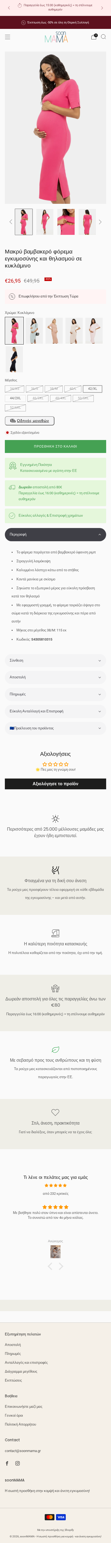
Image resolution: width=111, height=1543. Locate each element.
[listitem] (55, 8)
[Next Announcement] (102, 8)
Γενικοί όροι (14, 1415)
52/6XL (15, 408)
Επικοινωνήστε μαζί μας (23, 1407)
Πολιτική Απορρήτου (20, 1424)
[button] (55, 534)
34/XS (14, 389)
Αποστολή (13, 1345)
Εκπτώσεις (13, 1380)
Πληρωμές (13, 1354)
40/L (73, 389)
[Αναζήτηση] (103, 36)
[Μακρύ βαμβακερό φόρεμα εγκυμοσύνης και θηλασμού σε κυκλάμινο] (14, 330)
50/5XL (83, 398)
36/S (34, 389)
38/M (54, 389)
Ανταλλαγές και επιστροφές (26, 1363)
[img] (55, 1185)
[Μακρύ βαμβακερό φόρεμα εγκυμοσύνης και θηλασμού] (34, 330)
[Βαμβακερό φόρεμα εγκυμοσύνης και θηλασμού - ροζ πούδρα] (54, 330)
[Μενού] (7, 37)
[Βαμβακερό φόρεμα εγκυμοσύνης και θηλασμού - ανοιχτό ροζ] (94, 330)
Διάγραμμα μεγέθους (21, 1371)
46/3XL (38, 398)
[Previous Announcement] (9, 8)
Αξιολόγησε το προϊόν (55, 783)
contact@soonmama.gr (23, 1451)
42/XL (92, 389)
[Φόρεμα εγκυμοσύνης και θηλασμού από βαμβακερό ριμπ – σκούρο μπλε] (14, 359)
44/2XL (15, 398)
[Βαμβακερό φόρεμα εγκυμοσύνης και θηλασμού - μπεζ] (74, 330)
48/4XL (60, 398)
